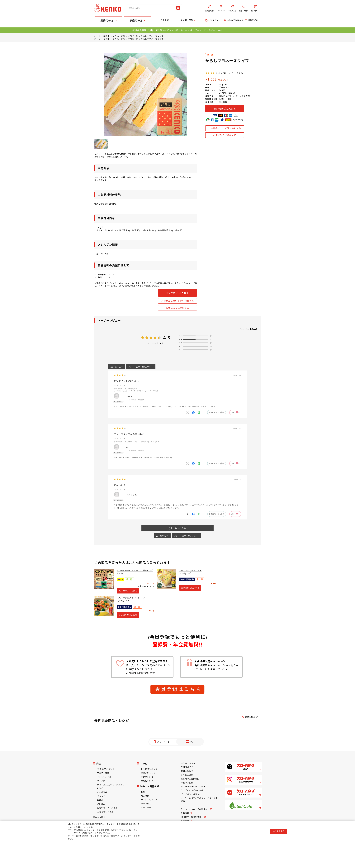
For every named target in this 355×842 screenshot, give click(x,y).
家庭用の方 (136, 20)
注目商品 (101, 803)
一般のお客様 (187, 782)
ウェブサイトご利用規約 (192, 790)
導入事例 (145, 795)
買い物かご (255, 11)
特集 (143, 791)
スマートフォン (164, 741)
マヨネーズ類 (103, 772)
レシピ (143, 763)
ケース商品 (146, 807)
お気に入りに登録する (224, 135)
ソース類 (101, 780)
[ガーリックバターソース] (166, 579)
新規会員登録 (209, 11)
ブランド (101, 796)
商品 (98, 763)
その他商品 (102, 792)
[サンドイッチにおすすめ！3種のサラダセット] (104, 579)
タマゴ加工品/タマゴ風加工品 (111, 784)
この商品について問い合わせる (224, 128)
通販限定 (164, 19)
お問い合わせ (187, 771)
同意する (278, 831)
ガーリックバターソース (190, 570)
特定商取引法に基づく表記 (193, 786)
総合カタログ (99, 817)
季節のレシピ (147, 776)
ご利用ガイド (187, 767)
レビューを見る (236, 73)
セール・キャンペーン (151, 799)
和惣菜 (100, 788)
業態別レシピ (147, 780)
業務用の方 (106, 20)
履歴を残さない (252, 716)
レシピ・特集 (187, 19)
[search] (178, 8)
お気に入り (232, 11)
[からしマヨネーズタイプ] (101, 144)
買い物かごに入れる (224, 108)
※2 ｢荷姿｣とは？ (102, 277)
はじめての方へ (188, 763)
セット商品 (146, 803)
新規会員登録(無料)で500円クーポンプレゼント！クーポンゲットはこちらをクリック (177, 30)
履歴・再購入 (243, 11)
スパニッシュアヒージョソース (131, 597)
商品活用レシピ (148, 772)
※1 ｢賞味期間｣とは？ (104, 274)
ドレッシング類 (104, 776)
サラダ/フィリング (105, 769)
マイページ (221, 11)
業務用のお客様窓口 (190, 778)
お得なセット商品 (105, 811)
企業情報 (185, 813)
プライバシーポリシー (191, 794)
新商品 (100, 800)
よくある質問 (187, 774)
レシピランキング (149, 769)
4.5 (166, 337)
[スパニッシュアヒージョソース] (104, 606)
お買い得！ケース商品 (107, 807)
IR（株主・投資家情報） (192, 817)
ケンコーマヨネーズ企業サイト (195, 809)
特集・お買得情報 (149, 786)
